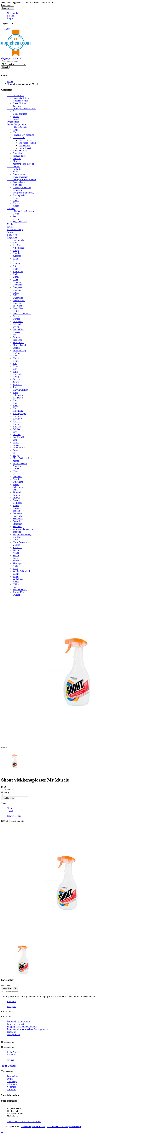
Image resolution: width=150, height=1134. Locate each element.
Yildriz (16, 584)
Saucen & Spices (21, 98)
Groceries (17, 153)
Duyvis (16, 332)
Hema (15, 198)
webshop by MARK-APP (33, 1126)
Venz (15, 558)
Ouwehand (18, 482)
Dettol (16, 311)
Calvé (15, 279)
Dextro (16, 316)
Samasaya (17, 513)
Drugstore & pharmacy (23, 192)
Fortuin (16, 348)
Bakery (16, 111)
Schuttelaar (18, 518)
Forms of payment (15, 1024)
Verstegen (17, 563)
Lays (15, 432)
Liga (15, 440)
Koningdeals (19, 195)
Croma (16, 292)
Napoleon (17, 466)
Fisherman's (18, 342)
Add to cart (8, 798)
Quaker (16, 500)
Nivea (15, 471)
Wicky (16, 574)
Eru (14, 334)
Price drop (12, 1032)
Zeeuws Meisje (20, 589)
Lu (14, 453)
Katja (15, 392)
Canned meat (25, 148)
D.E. (15, 295)
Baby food (12, 234)
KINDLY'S (18, 397)
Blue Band (18, 271)
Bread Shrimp (19, 103)
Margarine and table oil (23, 164)
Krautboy (17, 418)
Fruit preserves (25, 140)
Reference (6, 821)
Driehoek (17, 324)
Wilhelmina (18, 579)
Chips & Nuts (17, 127)
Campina (17, 282)
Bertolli (16, 263)
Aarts (15, 242)
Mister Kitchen (20, 463)
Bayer (15, 258)
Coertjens (17, 284)
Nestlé (16, 468)
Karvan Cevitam (20, 390)
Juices (15, 171)
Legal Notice (13, 1052)
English (10, 18)
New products (13, 1034)
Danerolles (18, 298)
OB (14, 474)
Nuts (15, 132)
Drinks (13, 166)
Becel (15, 261)
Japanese (17, 106)
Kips (15, 403)
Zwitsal (16, 595)
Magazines (12, 237)
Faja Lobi (17, 340)
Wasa (15, 568)
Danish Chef (19, 300)
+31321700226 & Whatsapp (24, 1120)
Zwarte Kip (18, 592)
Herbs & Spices (20, 150)
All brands (15, 240)
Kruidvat (17, 203)
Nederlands (12, 13)
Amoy (16, 250)
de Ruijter (17, 305)
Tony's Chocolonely (22, 534)
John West (17, 384)
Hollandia (17, 374)
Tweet (10, 811)
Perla (15, 489)
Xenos (16, 200)
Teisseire (17, 531)
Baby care (17, 190)
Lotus (15, 450)
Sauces (10, 227)
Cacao (16, 219)
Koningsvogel (19, 413)
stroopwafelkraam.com (23, 529)
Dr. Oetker (18, 321)
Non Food (17, 185)
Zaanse (16, 587)
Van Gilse (17, 547)
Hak (15, 355)
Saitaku (16, 510)
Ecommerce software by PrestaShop (64, 1126)
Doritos (16, 319)
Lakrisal (16, 429)
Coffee (16, 213)
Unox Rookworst (21, 542)
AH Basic (17, 245)
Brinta (16, 277)
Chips (15, 129)
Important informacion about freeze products (27, 1029)
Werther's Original (21, 571)
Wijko (15, 576)
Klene (15, 405)
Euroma (16, 337)
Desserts (17, 158)
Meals (10, 224)
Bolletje (16, 274)
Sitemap (11, 1060)
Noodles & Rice (20, 100)
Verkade (17, 560)
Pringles (16, 497)
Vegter (16, 553)
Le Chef (17, 434)
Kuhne (16, 424)
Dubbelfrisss (18, 329)
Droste (16, 326)
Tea (14, 216)
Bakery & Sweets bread (21, 108)
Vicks (15, 566)
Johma (16, 382)
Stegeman (17, 524)
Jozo (15, 387)
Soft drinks (18, 169)
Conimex (17, 290)
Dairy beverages (20, 177)
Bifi (14, 266)
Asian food (15, 95)
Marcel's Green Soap (22, 458)
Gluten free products (16, 124)
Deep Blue (18, 308)
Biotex (16, 269)
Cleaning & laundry (22, 187)
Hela (15, 363)
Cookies (11, 208)
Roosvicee (18, 508)
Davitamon (18, 303)
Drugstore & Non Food (21, 179)
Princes (16, 495)
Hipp (15, 371)
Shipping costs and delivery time (22, 1026)
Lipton (16, 442)
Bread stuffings (20, 114)
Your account (9, 1065)
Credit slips (12, 1081)
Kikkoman (18, 395)
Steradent (17, 526)
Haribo (16, 358)
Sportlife (17, 521)
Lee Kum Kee (19, 437)
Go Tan (16, 353)
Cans (19, 137)
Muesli (16, 116)
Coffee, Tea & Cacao (20, 211)
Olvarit (16, 479)
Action (16, 206)
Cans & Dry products (20, 135)
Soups (10, 232)
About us (11, 1054)
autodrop (17, 256)
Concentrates (19, 174)
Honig (16, 376)
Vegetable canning (27, 142)
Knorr (15, 408)
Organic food (13, 121)
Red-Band (17, 503)
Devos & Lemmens (22, 313)
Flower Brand (19, 345)
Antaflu (16, 253)
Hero (15, 369)
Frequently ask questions (18, 1021)
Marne (16, 461)
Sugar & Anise (20, 221)
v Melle (16, 545)
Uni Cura (17, 537)
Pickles (16, 161)
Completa (17, 287)
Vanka (16, 550)
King (15, 400)
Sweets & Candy (15, 229)
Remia (16, 505)
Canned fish (24, 145)
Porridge (17, 119)
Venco (16, 555)
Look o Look (19, 447)
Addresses (12, 1084)
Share (9, 808)
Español (11, 15)
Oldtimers (17, 476)
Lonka (16, 445)
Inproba (16, 379)
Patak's (16, 484)
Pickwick (17, 492)
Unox (15, 539)
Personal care (19, 182)
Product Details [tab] (14, 816)
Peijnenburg (18, 487)
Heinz (15, 361)
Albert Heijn (18, 248)
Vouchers (11, 1087)
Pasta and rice (19, 156)
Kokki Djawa (19, 411)
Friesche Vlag (19, 350)
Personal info (13, 1076)
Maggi (16, 455)
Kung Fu (17, 426)
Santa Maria (18, 516)
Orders (10, 1079)
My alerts (11, 1089)
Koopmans (18, 416)
